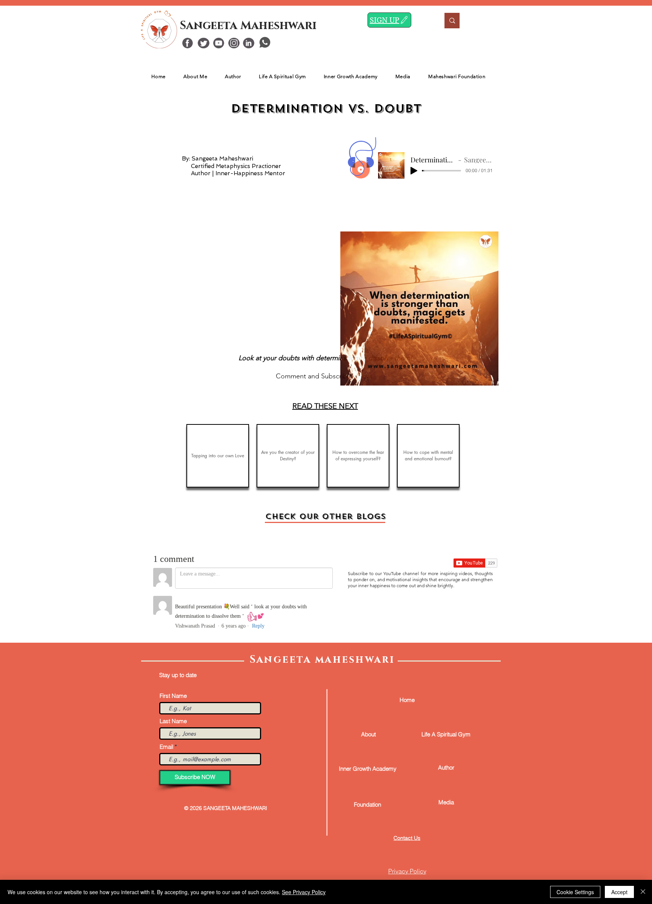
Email (166, 747)
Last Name (173, 721)
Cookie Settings (575, 892)
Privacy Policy (407, 871)
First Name (173, 696)
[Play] (414, 170)
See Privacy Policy (304, 892)
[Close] (642, 892)
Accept (619, 892)
